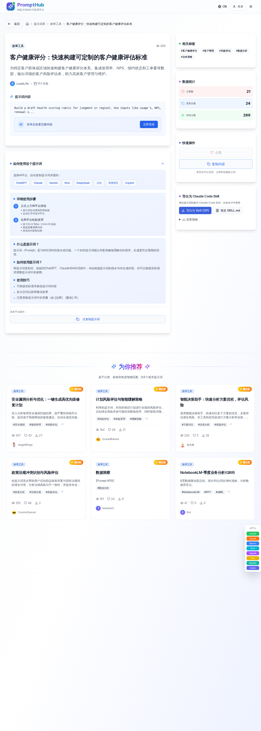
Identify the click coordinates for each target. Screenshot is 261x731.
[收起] (163, 163)
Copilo (253, 568)
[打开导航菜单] (250, 6)
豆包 (99, 182)
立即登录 (149, 124)
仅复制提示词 (91, 319)
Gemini (53, 182)
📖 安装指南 (190, 219)
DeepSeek (83, 182)
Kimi (67, 182)
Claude (38, 182)
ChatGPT (21, 182)
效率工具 (56, 23)
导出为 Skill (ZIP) (197, 210)
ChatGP (253, 534)
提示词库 (39, 23)
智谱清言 (113, 182)
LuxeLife (23, 83)
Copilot (129, 182)
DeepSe (253, 553)
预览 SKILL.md (230, 210)
